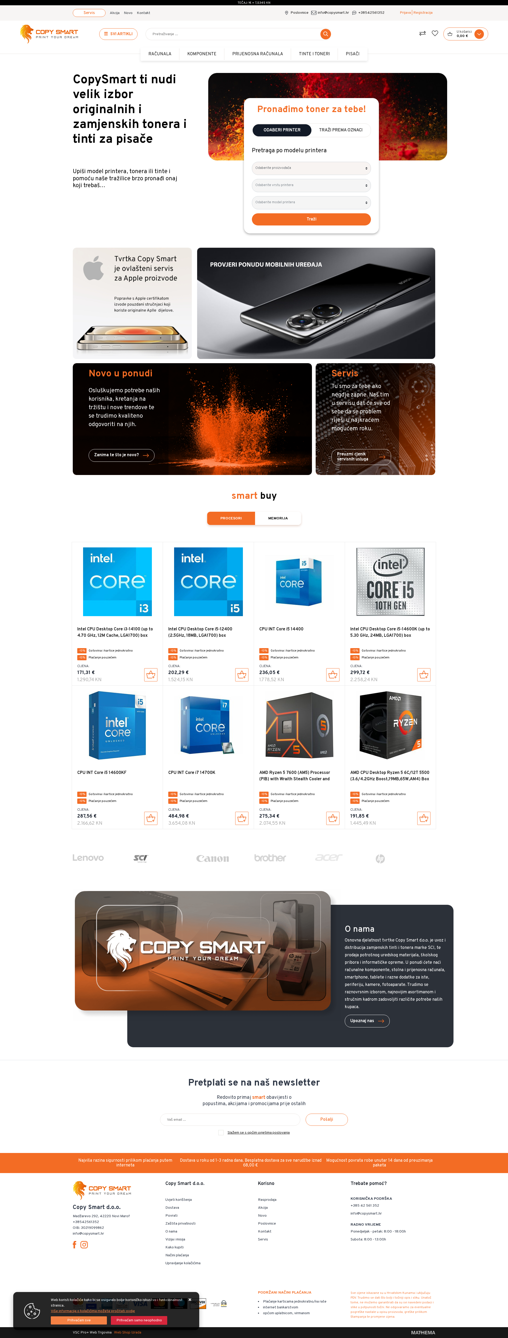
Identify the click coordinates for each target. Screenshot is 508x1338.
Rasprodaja (267, 1200)
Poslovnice (300, 13)
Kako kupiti (174, 1247)
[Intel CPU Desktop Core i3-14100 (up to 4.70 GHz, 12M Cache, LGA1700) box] (150, 674)
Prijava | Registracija (416, 13)
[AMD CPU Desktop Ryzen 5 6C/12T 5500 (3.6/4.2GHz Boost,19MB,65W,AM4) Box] (423, 818)
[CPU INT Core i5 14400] (332, 674)
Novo (128, 13)
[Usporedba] (422, 34)
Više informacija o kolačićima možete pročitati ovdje (93, 1311)
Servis (89, 13)
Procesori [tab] (231, 518)
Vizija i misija (175, 1239)
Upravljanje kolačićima (183, 1263)
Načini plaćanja (177, 1255)
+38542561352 (371, 13)
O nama (171, 1231)
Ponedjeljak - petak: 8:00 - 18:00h (378, 1231)
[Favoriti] (435, 34)
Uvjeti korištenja (178, 1200)
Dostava (172, 1208)
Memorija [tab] (278, 518)
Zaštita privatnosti (180, 1223)
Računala (159, 54)
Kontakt (143, 13)
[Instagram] (85, 1245)
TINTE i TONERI (314, 54)
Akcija (115, 13)
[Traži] (325, 34)
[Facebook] (75, 1245)
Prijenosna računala (257, 54)
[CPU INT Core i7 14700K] (241, 818)
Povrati (171, 1216)
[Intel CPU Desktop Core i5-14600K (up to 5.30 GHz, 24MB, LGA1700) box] (423, 674)
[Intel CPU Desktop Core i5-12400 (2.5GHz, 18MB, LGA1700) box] (241, 674)
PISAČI (353, 54)
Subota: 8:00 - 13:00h (368, 1239)
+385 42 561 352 (365, 1205)
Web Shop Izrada (127, 1332)
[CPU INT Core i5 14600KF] (150, 818)
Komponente (201, 54)
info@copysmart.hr (333, 13)
